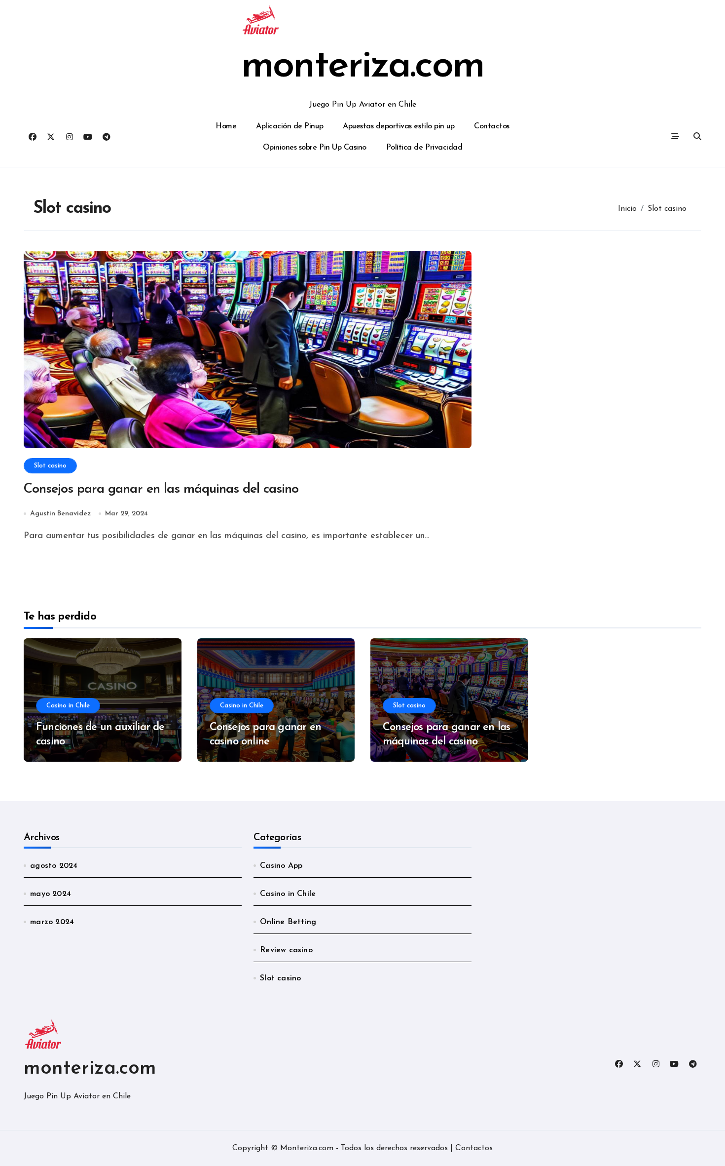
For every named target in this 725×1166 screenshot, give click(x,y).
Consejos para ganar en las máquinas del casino (161, 489)
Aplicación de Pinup (289, 126)
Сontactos (474, 1148)
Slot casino (50, 466)
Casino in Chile (68, 705)
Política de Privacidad (424, 148)
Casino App (281, 866)
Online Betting (288, 922)
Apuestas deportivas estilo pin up (398, 126)
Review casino (286, 950)
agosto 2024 (53, 866)
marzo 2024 (52, 922)
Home (226, 126)
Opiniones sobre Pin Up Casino (314, 148)
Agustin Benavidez (60, 513)
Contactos (491, 126)
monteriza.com (362, 66)
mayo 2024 (50, 894)
